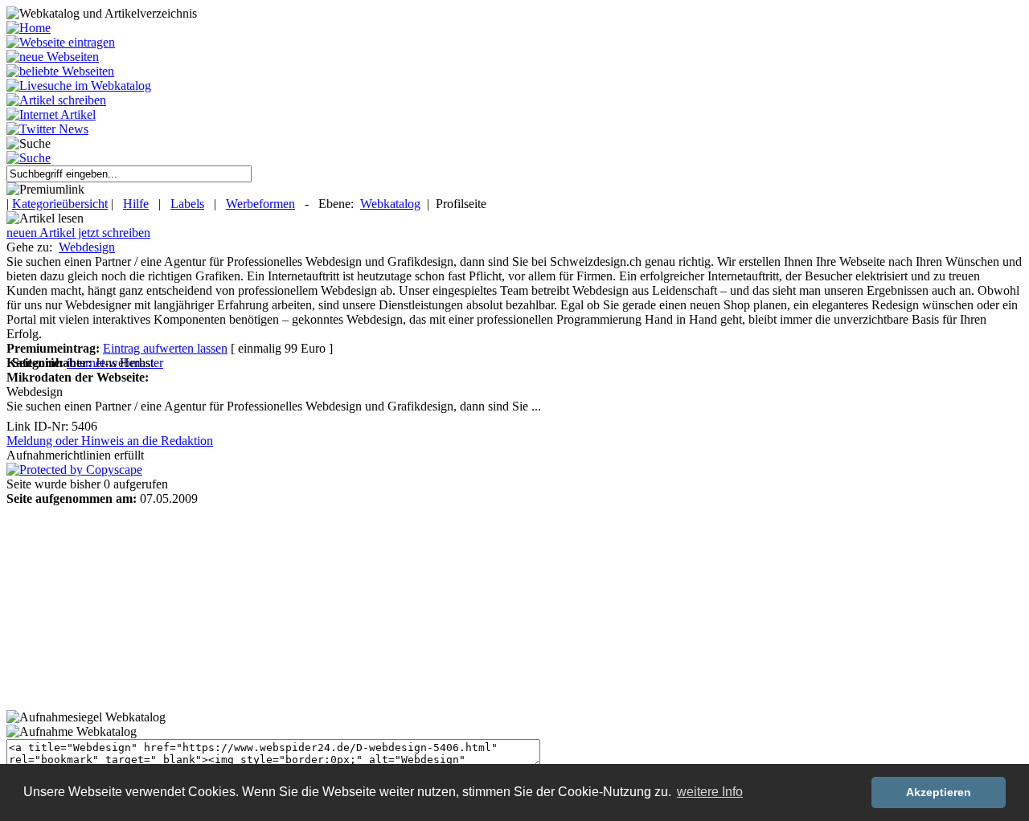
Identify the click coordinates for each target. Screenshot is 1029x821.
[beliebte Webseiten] (60, 71)
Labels (187, 203)
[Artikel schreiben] (56, 100)
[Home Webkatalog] (28, 28)
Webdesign (87, 247)
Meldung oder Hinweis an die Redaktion (109, 440)
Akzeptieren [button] (938, 792)
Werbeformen (260, 203)
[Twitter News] (47, 129)
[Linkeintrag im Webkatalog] (60, 42)
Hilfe (136, 203)
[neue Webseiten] (52, 56)
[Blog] (51, 114)
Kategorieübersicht (60, 203)
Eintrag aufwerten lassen (165, 348)
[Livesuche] (78, 85)
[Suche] (28, 158)
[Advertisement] (106, 606)
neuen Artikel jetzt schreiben (78, 232)
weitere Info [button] (710, 792)
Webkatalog (390, 203)
